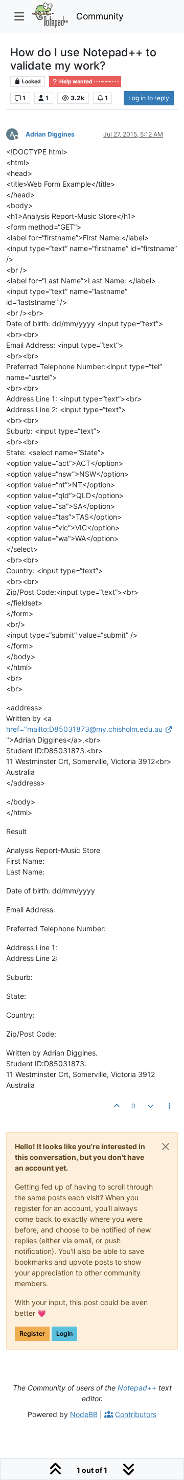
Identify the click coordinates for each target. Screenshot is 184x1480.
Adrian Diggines (50, 134)
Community (100, 16)
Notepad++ (137, 1387)
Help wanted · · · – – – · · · (88, 81)
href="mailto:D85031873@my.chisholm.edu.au (84, 729)
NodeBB (84, 1414)
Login (64, 1333)
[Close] (165, 1146)
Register (32, 1333)
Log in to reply (148, 98)
